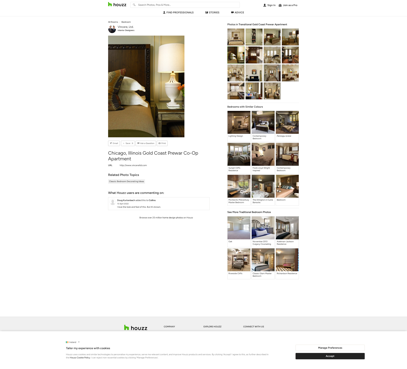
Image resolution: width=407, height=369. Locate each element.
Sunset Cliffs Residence (234, 169)
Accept (330, 356)
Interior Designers (126, 30)
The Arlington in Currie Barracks (263, 201)
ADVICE (239, 12)
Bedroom (281, 200)
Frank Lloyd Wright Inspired (261, 169)
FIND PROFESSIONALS (180, 12)
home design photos (172, 217)
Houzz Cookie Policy (80, 357)
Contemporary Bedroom (259, 137)
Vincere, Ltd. (126, 27)
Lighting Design (235, 136)
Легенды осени (284, 136)
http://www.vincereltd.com (133, 165)
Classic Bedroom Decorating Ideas (126, 181)
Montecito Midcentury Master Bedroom (238, 201)
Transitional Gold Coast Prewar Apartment (263, 24)
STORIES (214, 12)
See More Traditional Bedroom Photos (249, 212)
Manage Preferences (330, 347)
